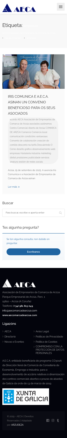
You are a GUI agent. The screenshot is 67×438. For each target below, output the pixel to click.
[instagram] (53, 421)
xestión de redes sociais (31, 162)
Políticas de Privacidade (49, 336)
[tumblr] (58, 421)
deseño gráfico (24, 149)
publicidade (34, 157)
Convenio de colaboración (23, 140)
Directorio (10, 336)
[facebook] (48, 421)
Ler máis (13, 186)
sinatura (14, 162)
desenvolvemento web (43, 149)
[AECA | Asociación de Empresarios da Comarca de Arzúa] (19, 8)
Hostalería (26, 153)
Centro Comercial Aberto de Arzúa (27, 128)
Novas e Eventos (14, 341)
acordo (13, 119)
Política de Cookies (46, 341)
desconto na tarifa (27, 145)
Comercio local (39, 132)
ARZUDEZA (17, 424)
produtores (22, 157)
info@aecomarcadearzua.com (19, 310)
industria (35, 153)
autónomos (46, 123)
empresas (15, 153)
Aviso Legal (42, 331)
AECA (20, 119)
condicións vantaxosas (36, 136)
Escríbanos (33, 251)
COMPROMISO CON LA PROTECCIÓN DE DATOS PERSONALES (50, 350)
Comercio (26, 132)
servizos (45, 157)
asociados (34, 123)
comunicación (17, 136)
